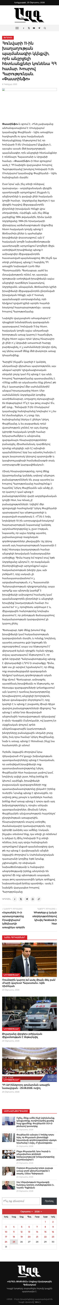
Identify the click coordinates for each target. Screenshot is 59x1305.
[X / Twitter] (20, 899)
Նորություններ (11, 975)
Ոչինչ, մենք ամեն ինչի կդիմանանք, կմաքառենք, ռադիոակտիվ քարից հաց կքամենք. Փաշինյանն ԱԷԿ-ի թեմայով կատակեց (35, 1122)
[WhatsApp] (32, 899)
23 (53, 1237)
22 (45, 1237)
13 (29, 1232)
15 (45, 1232)
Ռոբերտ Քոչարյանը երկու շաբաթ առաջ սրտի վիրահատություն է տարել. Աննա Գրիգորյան (34, 1171)
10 (6, 1232)
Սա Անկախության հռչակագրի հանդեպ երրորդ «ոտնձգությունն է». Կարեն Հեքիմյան (35, 1185)
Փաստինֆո (9, 124)
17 (6, 1237)
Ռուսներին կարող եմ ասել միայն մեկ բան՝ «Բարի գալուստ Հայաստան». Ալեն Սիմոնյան (29, 983)
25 (14, 1242)
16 (53, 1232)
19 (22, 1237)
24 (6, 1242)
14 (37, 1232)
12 (21, 1232)
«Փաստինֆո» (21, 161)
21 (37, 1237)
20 (29, 1237)
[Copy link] (38, 899)
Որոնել (49, 1201)
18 (14, 1237)
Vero (37, 1302)
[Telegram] (26, 899)
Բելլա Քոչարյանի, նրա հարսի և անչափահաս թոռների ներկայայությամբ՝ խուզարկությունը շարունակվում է (35, 1155)
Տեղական (8, 38)
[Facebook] (14, 899)
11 (14, 1232)
